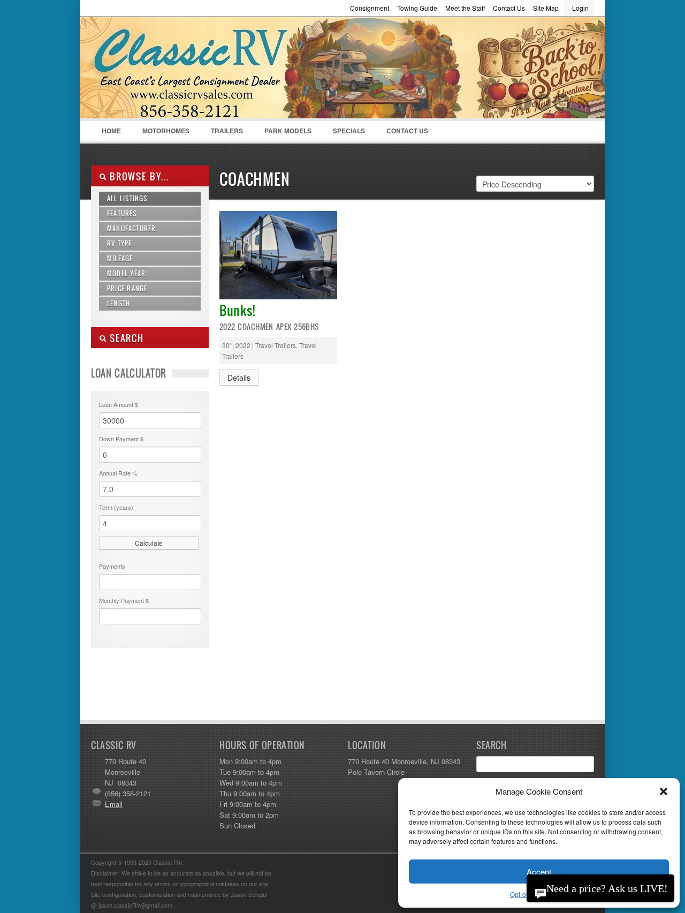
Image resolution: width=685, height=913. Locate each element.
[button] (663, 791)
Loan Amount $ (118, 404)
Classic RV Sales (171, 70)
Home (111, 130)
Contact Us (509, 7)
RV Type (119, 243)
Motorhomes (160, 133)
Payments (112, 566)
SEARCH (125, 338)
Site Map (546, 7)
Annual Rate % (118, 473)
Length (118, 303)
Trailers (221, 133)
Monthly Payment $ (124, 600)
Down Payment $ (121, 438)
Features (122, 213)
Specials (349, 130)
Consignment (369, 7)
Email (114, 804)
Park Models (287, 130)
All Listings (127, 198)
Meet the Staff (465, 7)
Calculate (149, 542)
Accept (539, 871)
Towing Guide (417, 7)
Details (238, 377)
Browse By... (137, 176)
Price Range (127, 288)
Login (580, 7)
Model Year (126, 273)
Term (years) (116, 507)
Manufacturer (131, 228)
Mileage (120, 258)
